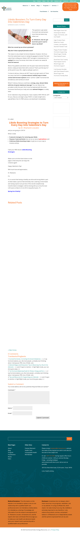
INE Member (28, 454)
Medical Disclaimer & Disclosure (61, 84)
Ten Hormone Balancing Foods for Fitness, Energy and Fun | (27, 371)
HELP (52, 1)
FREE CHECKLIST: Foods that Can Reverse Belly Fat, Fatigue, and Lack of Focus (70, 6)
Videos (43, 1)
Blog (9, 450)
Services (54, 5)
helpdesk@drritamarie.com (58, 448)
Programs (46, 5)
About (10, 448)
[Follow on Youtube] (17, 463)
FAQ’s (9, 459)
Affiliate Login (73, 1)
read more (14, 236)
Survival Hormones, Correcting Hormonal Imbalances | (25, 359)
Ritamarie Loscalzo (13, 24)
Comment (11, 390)
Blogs (38, 5)
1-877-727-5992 (50, 456)
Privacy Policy (55, 530)
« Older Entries (12, 350)
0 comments (22, 24)
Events (33, 5)
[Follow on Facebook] (9, 463)
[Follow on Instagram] (13, 463)
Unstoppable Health (31, 452)
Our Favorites (54, 11)
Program (10, 452)
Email (10, 413)
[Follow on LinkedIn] (9, 467)
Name (10, 408)
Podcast (39, 1)
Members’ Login (58, 1)
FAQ (48, 1)
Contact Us (65, 1)
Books (10, 457)
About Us (25, 5)
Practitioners (43, 11)
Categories (56, 95)
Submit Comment (43, 418)
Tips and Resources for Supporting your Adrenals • (24, 377)
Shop (34, 1)
